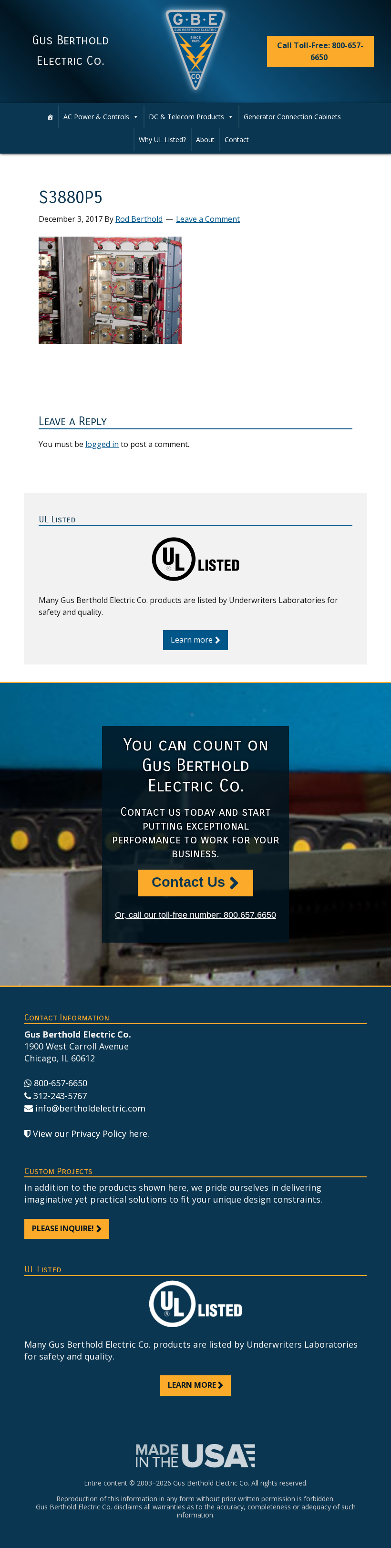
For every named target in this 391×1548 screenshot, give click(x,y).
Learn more (192, 639)
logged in (102, 444)
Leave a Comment (208, 219)
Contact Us (188, 882)
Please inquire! (63, 1228)
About (205, 139)
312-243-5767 (60, 1095)
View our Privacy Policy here (90, 1133)
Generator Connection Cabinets (292, 116)
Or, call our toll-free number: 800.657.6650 (195, 915)
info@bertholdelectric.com (90, 1108)
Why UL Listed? (162, 139)
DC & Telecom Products (186, 116)
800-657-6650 (60, 1083)
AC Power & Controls (96, 116)
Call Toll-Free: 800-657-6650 (320, 51)
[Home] (50, 116)
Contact (237, 139)
